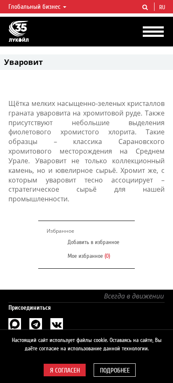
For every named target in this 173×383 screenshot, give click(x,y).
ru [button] (163, 7)
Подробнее (115, 370)
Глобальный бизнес (35, 6)
